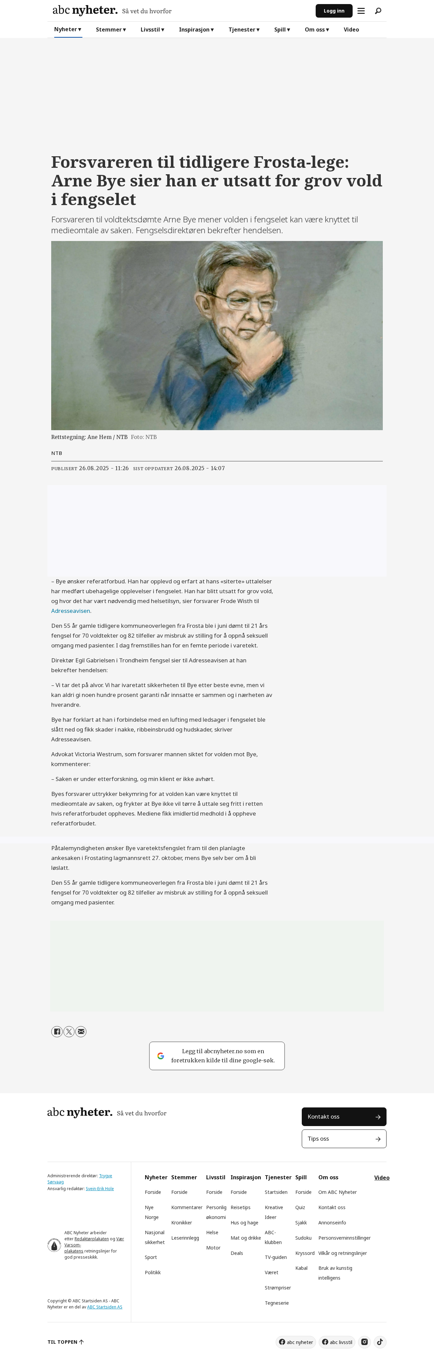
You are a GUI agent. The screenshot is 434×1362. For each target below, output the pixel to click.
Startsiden (276, 1192)
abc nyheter (300, 1342)
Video (351, 29)
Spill (280, 29)
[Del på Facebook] (56, 1031)
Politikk (153, 1272)
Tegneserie (277, 1303)
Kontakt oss (323, 1116)
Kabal (301, 1268)
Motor (213, 1247)
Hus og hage (244, 1222)
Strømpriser (278, 1287)
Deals (237, 1253)
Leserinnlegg (185, 1238)
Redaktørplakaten (92, 1239)
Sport (151, 1257)
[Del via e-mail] (80, 1031)
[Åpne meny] (361, 10)
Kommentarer (186, 1207)
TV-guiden (276, 1257)
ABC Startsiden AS (104, 1307)
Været (271, 1272)
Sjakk (301, 1222)
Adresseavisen (70, 611)
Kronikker (181, 1222)
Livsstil (150, 29)
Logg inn (334, 10)
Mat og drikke (246, 1238)
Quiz (300, 1207)
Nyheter (65, 29)
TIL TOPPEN (62, 1342)
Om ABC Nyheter (337, 1192)
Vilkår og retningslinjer (342, 1253)
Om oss (315, 29)
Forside (153, 1192)
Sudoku (303, 1238)
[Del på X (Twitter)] (69, 1031)
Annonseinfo (332, 1222)
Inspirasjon (194, 29)
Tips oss (318, 1138)
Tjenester (242, 29)
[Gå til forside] (181, 11)
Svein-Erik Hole (100, 1188)
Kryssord (305, 1253)
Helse (212, 1232)
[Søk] (378, 11)
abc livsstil (341, 1342)
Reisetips (241, 1207)
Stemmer (109, 29)
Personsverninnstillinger (344, 1238)
